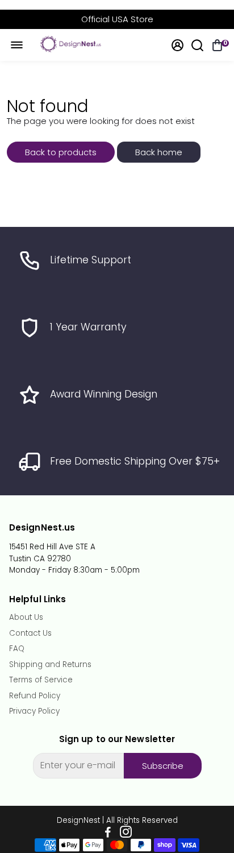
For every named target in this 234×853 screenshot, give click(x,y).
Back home (158, 152)
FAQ (16, 648)
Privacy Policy (34, 711)
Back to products (61, 152)
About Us (26, 617)
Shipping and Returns (50, 664)
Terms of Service (41, 680)
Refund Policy (34, 696)
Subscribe (162, 766)
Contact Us (30, 633)
